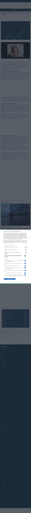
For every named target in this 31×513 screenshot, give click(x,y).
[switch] (25, 247)
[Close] (29, 231)
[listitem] (15, 245)
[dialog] (15, 256)
